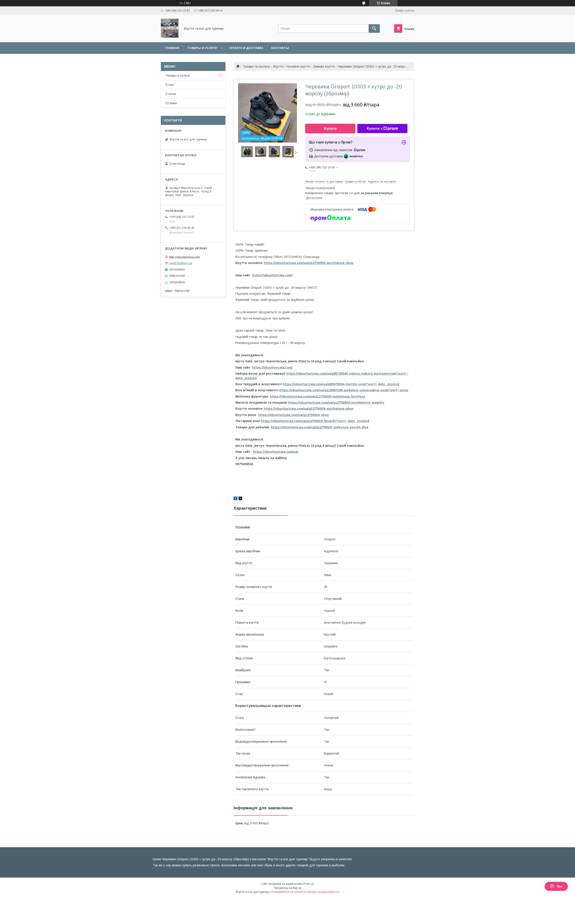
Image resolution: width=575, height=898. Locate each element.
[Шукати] (374, 28)
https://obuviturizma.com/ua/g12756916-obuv (293, 415)
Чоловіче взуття (298, 66)
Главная (172, 48)
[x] (240, 499)
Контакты (280, 48)
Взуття (278, 66)
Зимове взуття (324, 66)
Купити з (374, 128)
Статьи (170, 94)
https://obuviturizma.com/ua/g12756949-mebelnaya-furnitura (317, 396)
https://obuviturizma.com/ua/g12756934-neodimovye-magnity (336, 402)
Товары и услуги (202, 48)
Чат (559, 886)
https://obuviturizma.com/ (272, 275)
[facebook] (235, 499)
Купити (330, 128)
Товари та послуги (256, 66)
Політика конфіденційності (322, 892)
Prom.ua (308, 883)
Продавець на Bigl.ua (287, 887)
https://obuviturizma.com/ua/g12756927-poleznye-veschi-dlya (319, 427)
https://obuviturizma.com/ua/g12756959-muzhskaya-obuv (309, 263)
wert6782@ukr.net (180, 263)
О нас (169, 84)
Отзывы (171, 103)
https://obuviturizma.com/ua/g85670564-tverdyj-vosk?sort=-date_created (341, 384)
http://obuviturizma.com (184, 256)
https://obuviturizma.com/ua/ (275, 451)
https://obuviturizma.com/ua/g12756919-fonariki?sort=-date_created (315, 421)
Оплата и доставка (246, 48)
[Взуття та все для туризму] (170, 36)
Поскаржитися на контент (287, 892)
